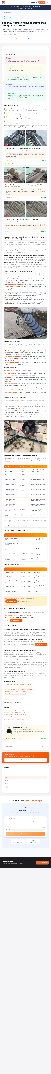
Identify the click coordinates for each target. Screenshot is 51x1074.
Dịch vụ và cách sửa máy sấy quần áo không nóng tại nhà (19, 689)
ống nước (37, 125)
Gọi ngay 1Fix (12, 601)
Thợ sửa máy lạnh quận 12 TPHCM (13, 687)
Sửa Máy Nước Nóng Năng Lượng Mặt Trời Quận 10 (18, 684)
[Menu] (47, 2)
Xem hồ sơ (25, 735)
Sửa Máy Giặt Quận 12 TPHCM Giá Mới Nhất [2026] (15, 716)
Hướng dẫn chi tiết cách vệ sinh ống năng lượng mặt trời (19, 691)
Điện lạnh (7, 774)
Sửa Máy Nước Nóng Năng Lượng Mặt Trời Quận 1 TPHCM (17, 710)
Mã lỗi (6, 783)
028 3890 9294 (26, 760)
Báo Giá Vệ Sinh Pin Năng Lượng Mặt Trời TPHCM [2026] (16, 714)
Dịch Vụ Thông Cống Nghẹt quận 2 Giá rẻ (15, 694)
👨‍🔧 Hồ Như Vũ (20, 221)
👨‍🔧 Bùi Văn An (21, 186)
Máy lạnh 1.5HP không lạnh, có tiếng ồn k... (19, 830)
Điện (6, 770)
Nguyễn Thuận (17, 727)
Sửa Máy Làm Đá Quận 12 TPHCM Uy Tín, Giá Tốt (14, 719)
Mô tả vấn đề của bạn (11, 818)
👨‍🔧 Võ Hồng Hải (25, 150)
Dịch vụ (6, 790)
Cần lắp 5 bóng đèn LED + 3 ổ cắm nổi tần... (36, 830)
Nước (9, 12)
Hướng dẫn (7, 786)
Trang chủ (4, 12)
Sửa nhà (6, 780)
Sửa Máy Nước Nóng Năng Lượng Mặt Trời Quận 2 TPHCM (17, 712)
